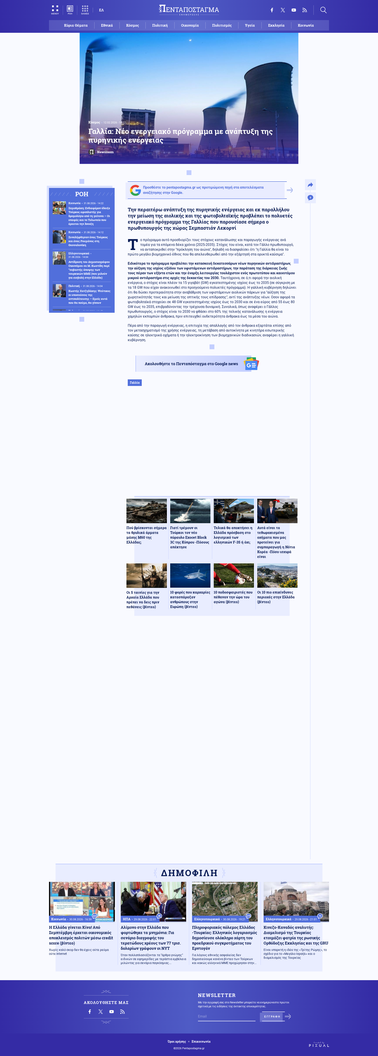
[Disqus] (212, 683)
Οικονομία (190, 25)
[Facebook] (272, 10)
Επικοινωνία (201, 1042)
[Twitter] (283, 10)
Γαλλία (135, 382)
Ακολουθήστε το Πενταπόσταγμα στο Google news (191, 363)
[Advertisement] (212, 445)
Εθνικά (107, 25)
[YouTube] (294, 10)
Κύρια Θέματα (76, 25)
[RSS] (305, 10)
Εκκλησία (276, 25)
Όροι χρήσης (177, 1042)
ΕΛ (101, 10)
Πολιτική (160, 25)
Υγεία (250, 25)
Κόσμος (132, 25)
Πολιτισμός (222, 25)
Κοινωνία (306, 25)
